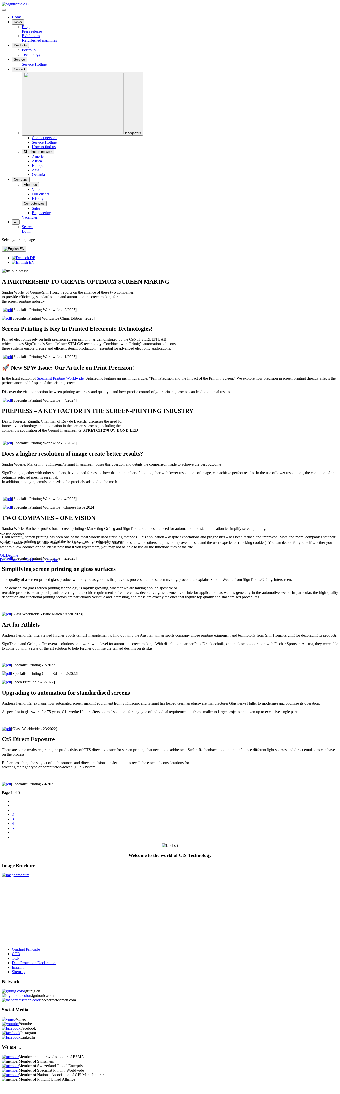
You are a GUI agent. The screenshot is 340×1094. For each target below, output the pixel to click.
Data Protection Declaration (22, 560)
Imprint (52, 560)
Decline (12, 555)
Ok (2, 555)
